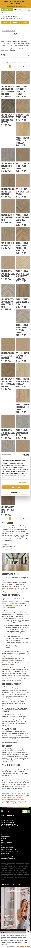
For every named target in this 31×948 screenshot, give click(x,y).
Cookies (25, 942)
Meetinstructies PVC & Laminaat (9, 851)
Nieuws (3, 845)
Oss (14, 801)
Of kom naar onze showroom (20, 6)
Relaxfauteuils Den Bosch (8, 858)
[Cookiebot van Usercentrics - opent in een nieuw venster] (22, 455)
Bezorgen (3, 838)
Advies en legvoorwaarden (15, 938)
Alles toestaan (15, 487)
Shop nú (12, 6)
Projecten (25, 22)
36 (23, 66)
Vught (17, 799)
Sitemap (20, 937)
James (6, 657)
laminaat (4, 584)
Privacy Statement (12, 937)
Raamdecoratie (11, 863)
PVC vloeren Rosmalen (22, 866)
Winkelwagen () (8, 9)
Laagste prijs (22, 62)
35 (20, 66)
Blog (2, 840)
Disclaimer (3, 937)
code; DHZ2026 (8, 6)
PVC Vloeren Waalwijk (6, 866)
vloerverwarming (14, 588)
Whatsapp (6, 811)
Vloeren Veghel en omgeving (19, 872)
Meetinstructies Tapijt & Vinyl (8, 849)
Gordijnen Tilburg (18, 874)
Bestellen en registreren (7, 833)
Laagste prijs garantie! (7, 857)
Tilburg (4, 799)
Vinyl (13, 662)
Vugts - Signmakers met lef (23, 946)
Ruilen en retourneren (6, 842)
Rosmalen (23, 799)
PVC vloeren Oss (20, 863)
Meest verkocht (12, 62)
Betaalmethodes (5, 836)
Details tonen (22, 482)
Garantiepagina (5, 853)
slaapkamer (13, 607)
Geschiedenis (4, 834)
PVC (14, 866)
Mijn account (17, 9)
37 (26, 66)
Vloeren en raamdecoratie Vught (19, 864)
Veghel (4, 801)
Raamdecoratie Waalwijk (7, 847)
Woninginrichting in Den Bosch (9, 877)
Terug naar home (8, 31)
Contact (5, 22)
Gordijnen (3, 863)
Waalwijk (12, 799)
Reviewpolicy (4, 855)
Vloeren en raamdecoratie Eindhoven (16, 875)
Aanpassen (14, 492)
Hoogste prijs (5, 63)
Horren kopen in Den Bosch (12, 870)
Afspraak (15, 22)
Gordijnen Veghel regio (7, 874)
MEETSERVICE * (24, 1)
